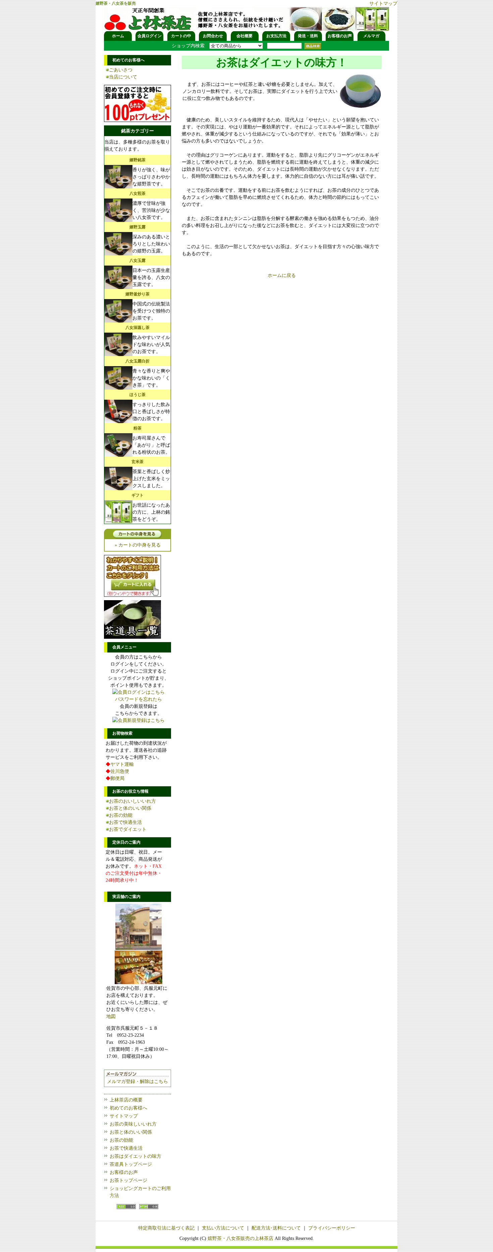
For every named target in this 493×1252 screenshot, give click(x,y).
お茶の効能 (120, 815)
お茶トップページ (128, 1180)
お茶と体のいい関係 (130, 808)
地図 (111, 1016)
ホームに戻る (282, 275)
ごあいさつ (120, 69)
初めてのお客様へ (128, 1108)
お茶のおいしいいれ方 (132, 801)
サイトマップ (383, 3)
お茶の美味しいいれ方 (133, 1124)
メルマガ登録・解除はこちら (137, 1081)
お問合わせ (213, 36)
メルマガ (371, 36)
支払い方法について (223, 1228)
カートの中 (181, 36)
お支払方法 (276, 36)
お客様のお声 (340, 36)
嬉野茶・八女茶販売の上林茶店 (240, 1238)
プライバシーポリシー (331, 1228)
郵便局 (117, 778)
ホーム (118, 36)
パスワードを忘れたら (138, 699)
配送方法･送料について (276, 1228)
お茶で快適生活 (125, 822)
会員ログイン (150, 36)
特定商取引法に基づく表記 (166, 1228)
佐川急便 (119, 771)
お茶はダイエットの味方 (135, 1156)
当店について (123, 76)
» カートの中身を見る (138, 545)
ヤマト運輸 (122, 764)
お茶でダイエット (128, 829)
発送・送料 (308, 36)
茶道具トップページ (131, 1164)
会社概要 (244, 36)
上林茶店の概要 (126, 1099)
